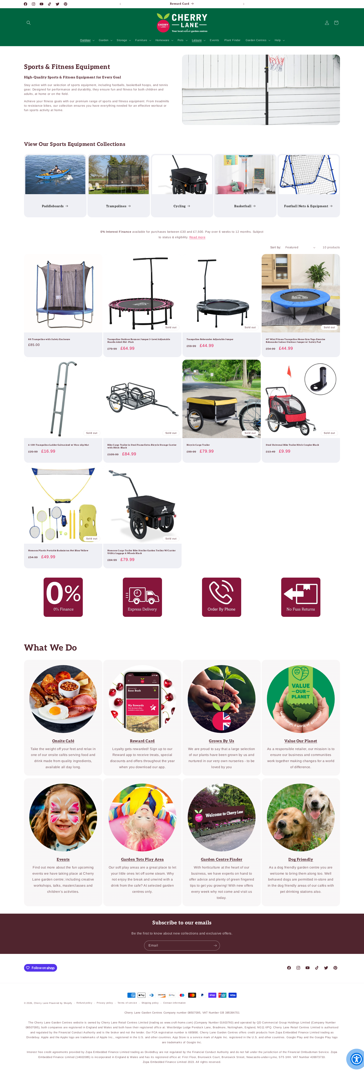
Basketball (243, 206)
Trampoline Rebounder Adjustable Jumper (210, 339)
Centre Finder (139, 781)
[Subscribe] (215, 946)
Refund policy (84, 1003)
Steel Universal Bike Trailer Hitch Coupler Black (292, 445)
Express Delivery (139, 580)
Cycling (179, 206)
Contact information (174, 1003)
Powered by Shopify (60, 1003)
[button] (28, 22)
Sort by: (275, 247)
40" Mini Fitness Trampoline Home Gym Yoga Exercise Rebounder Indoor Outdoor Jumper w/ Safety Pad (295, 340)
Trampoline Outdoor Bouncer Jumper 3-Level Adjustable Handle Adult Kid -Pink (138, 340)
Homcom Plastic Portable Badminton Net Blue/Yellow (58, 550)
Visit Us (218, 781)
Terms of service (127, 1003)
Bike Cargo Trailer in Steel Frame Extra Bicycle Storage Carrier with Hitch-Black (142, 446)
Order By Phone (219, 580)
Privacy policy (105, 1003)
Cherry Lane (41, 1003)
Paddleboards (53, 206)
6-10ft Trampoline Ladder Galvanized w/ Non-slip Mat (58, 445)
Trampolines (116, 206)
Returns (298, 580)
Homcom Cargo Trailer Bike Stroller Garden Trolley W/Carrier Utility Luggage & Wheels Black (141, 552)
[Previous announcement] (120, 4)
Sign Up (139, 662)
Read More (219, 662)
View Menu (60, 662)
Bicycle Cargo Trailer (198, 445)
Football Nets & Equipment (306, 206)
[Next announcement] (243, 4)
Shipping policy (150, 1003)
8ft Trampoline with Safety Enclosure (49, 339)
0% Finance (60, 580)
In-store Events (60, 781)
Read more (197, 237)
